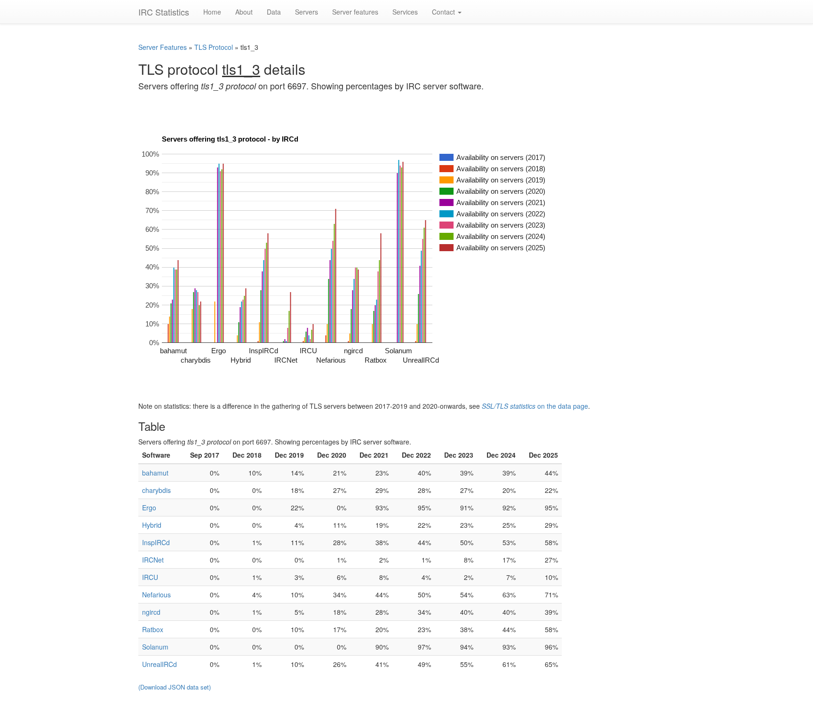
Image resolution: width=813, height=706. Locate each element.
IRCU (150, 577)
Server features (355, 11)
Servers (306, 11)
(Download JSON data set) (174, 686)
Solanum (155, 646)
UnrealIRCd (159, 664)
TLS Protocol (213, 47)
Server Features (163, 47)
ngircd (151, 612)
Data (274, 11)
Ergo (149, 507)
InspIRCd (156, 542)
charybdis (156, 490)
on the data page (535, 406)
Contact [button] (444, 11)
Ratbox (152, 629)
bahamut (155, 472)
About (244, 11)
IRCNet (153, 559)
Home (212, 11)
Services (405, 11)
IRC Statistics (163, 12)
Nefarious (156, 594)
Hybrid (151, 525)
